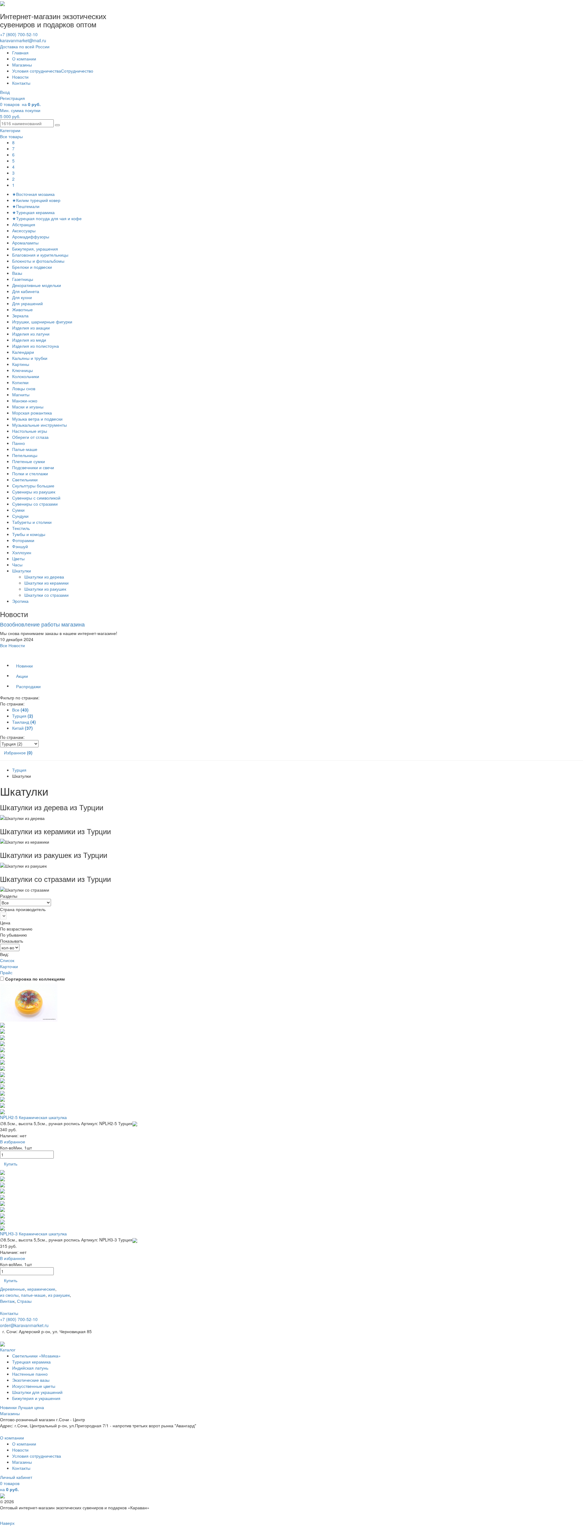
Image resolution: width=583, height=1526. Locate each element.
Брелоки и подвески (32, 267)
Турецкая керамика (31, 1362)
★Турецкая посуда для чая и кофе (47, 218)
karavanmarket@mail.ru (23, 40)
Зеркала (20, 315)
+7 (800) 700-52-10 (19, 34)
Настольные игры (29, 431)
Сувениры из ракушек (33, 492)
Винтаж (7, 1301)
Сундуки (20, 516)
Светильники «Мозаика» (36, 1356)
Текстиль (21, 528)
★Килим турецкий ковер (36, 200)
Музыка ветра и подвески (37, 419)
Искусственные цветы (33, 1386)
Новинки (24, 666)
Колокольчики (25, 376)
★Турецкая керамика (33, 212)
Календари (23, 352)
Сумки (18, 510)
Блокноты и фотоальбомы (38, 261)
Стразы (24, 1301)
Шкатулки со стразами (47, 595)
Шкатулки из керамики (47, 583)
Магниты (20, 394)
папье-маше (33, 1295)
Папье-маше (24, 449)
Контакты (21, 83)
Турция (19, 770)
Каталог (7, 1350)
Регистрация (12, 98)
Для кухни (22, 297)
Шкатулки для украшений (37, 1392)
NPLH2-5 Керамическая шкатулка (33, 1117)
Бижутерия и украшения (36, 1398)
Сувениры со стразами (35, 504)
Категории (10, 130)
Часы (17, 565)
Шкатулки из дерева (44, 577)
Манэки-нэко (24, 401)
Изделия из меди (29, 340)
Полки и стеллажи (30, 473)
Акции (22, 676)
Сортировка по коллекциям (35, 979)
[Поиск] (57, 125)
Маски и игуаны (27, 407)
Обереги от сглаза (30, 437)
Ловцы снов (23, 388)
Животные (22, 309)
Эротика (20, 601)
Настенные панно (30, 1374)
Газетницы (22, 279)
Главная (20, 53)
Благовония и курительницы (40, 255)
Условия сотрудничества (36, 71)
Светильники (25, 479)
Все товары (11, 136)
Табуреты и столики (32, 522)
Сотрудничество (77, 71)
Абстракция (23, 224)
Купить (10, 1164)
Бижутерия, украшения (35, 249)
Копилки (20, 382)
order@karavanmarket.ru (24, 1325)
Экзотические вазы (30, 1380)
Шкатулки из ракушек (45, 589)
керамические (41, 1289)
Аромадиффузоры (30, 237)
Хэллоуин (21, 552)
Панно (18, 443)
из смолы (9, 1295)
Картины (20, 364)
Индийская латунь (30, 1368)
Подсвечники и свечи (33, 467)
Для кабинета (25, 291)
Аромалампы (25, 243)
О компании (24, 59)
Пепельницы (24, 455)
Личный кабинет (16, 1477)
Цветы (18, 558)
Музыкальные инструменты (39, 425)
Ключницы (22, 370)
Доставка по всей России (24, 46)
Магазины (22, 65)
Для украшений (27, 303)
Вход (5, 92)
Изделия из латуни (30, 334)
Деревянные (12, 1289)
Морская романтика (32, 413)
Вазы (17, 273)
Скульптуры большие (33, 486)
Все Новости (12, 645)
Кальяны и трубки (29, 358)
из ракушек (59, 1295)
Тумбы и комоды (28, 534)
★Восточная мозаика (33, 194)
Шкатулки (21, 571)
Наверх (7, 1523)
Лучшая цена (31, 1407)
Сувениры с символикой (36, 498)
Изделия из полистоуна (35, 346)
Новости (20, 77)
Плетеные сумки (28, 461)
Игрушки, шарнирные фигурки (42, 322)
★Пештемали (25, 206)
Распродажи (28, 686)
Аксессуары (24, 230)
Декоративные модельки (36, 285)
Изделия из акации (31, 328)
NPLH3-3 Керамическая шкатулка (33, 1234)
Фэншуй (20, 546)
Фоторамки (23, 540)
